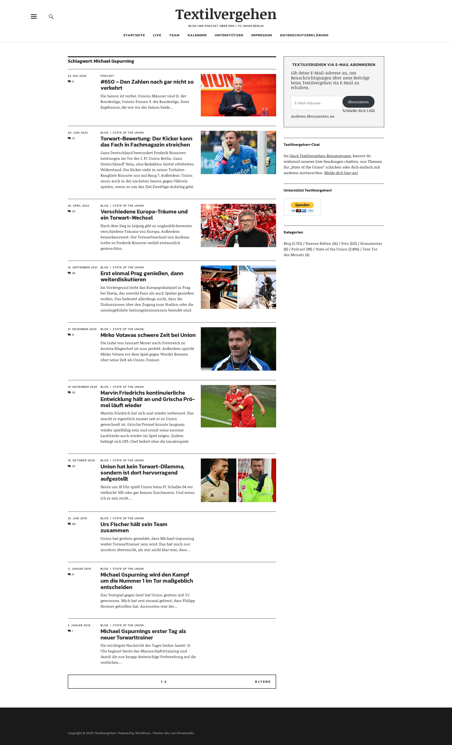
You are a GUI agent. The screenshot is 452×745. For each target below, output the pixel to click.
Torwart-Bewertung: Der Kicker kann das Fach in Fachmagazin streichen (146, 141)
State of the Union (128, 133)
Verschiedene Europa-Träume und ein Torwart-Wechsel (144, 214)
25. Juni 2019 (77, 518)
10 (73, 392)
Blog (105, 133)
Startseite (134, 35)
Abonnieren (358, 101)
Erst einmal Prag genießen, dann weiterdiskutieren (142, 276)
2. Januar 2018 (79, 625)
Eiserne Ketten (318, 243)
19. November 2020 (82, 387)
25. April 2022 (78, 206)
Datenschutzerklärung (304, 35)
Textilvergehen (226, 13)
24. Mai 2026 (77, 76)
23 (73, 211)
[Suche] (51, 16)
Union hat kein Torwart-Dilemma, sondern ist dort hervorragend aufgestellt (143, 472)
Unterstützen (229, 35)
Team (174, 35)
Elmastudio (185, 733)
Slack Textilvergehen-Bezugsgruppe (320, 155)
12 (73, 138)
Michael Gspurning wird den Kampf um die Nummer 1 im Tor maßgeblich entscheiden (147, 580)
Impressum (261, 35)
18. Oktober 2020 (81, 460)
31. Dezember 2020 (82, 329)
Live (157, 35)
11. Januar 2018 (79, 569)
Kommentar (371, 243)
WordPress (143, 733)
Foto (345, 243)
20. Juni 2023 (78, 133)
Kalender (197, 35)
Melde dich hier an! (341, 172)
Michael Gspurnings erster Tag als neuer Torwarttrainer (143, 634)
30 (74, 524)
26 (74, 273)
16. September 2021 (83, 267)
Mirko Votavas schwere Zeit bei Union (148, 335)
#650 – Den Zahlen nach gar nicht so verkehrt (147, 85)
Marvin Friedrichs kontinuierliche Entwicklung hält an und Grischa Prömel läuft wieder (148, 399)
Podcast (107, 76)
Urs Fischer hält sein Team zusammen (134, 527)
